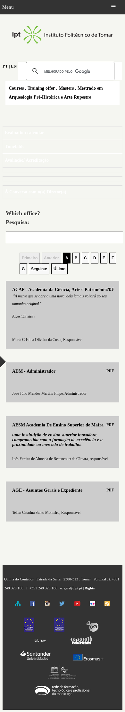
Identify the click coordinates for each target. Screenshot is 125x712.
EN (14, 66)
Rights (90, 588)
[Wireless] (80, 645)
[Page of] (62, 169)
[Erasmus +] (88, 661)
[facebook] (32, 605)
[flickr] (92, 605)
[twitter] (62, 605)
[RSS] (107, 605)
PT (5, 66)
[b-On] (92, 631)
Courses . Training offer (32, 88)
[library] (40, 645)
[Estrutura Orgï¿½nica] (18, 605)
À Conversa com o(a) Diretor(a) (35, 192)
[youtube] (77, 605)
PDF (110, 289)
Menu (8, 7)
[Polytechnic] (62, 50)
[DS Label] (59, 631)
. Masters (65, 88)
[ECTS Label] (29, 631)
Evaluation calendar (24, 132)
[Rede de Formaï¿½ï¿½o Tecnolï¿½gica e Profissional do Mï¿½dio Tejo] (62, 696)
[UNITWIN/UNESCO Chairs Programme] (62, 679)
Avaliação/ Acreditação (27, 160)
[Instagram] (47, 605)
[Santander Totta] (35, 661)
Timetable (14, 146)
